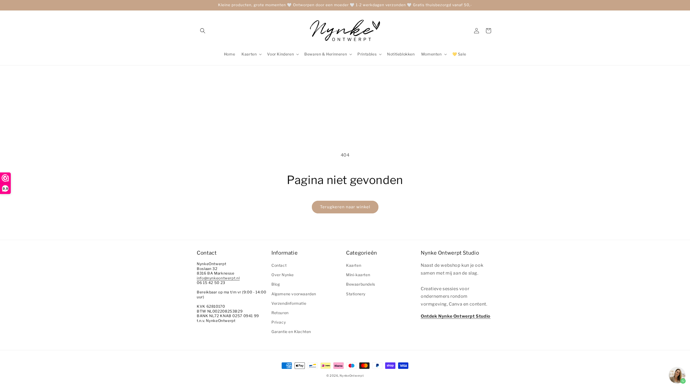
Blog (275, 284)
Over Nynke (282, 274)
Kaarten (353, 265)
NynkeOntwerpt (352, 375)
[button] (203, 31)
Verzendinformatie (288, 303)
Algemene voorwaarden (293, 294)
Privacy (278, 322)
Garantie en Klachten (291, 331)
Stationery (355, 294)
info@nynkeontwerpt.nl (218, 278)
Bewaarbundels (360, 284)
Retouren (280, 312)
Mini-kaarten (358, 274)
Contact (279, 265)
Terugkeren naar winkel (345, 207)
